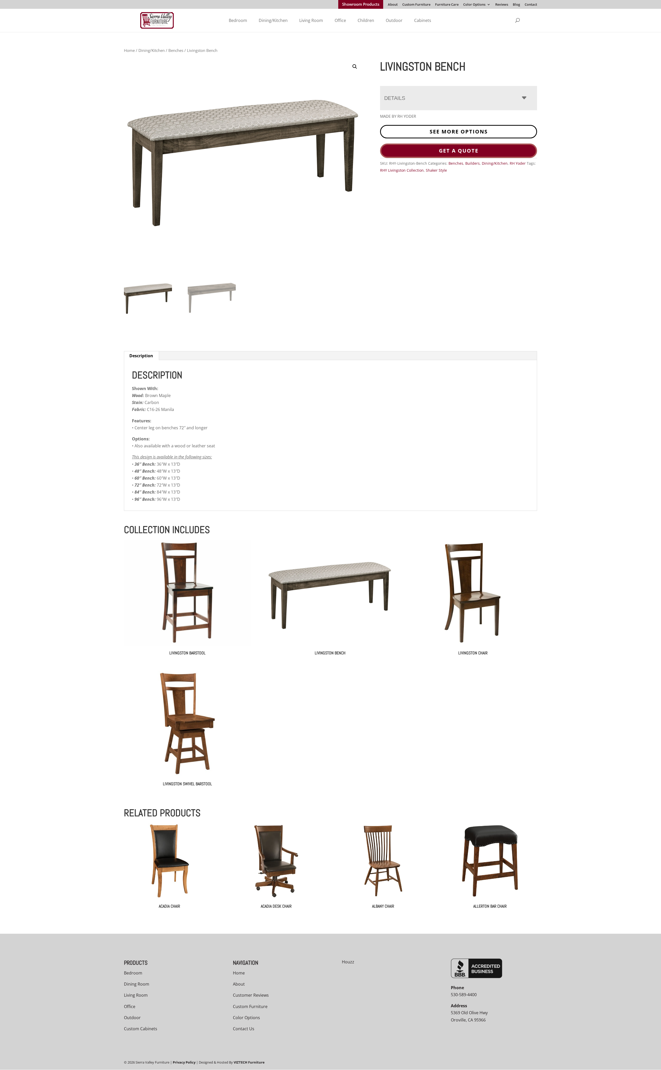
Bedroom (238, 20)
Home (129, 50)
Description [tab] (141, 356)
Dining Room (136, 984)
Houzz (348, 962)
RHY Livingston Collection (402, 170)
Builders (472, 163)
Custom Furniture (416, 5)
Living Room (311, 20)
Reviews (501, 5)
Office (340, 20)
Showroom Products (360, 5)
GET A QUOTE (458, 150)
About (393, 5)
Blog (516, 5)
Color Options (474, 5)
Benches (175, 50)
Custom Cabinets (140, 1029)
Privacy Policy (184, 1062)
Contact (531, 5)
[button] (354, 66)
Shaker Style (436, 170)
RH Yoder (518, 163)
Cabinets (422, 20)
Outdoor (394, 20)
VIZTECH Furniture (249, 1062)
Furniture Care (447, 5)
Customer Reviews (251, 995)
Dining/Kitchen (273, 20)
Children (366, 20)
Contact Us (243, 1029)
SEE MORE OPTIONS (459, 131)
